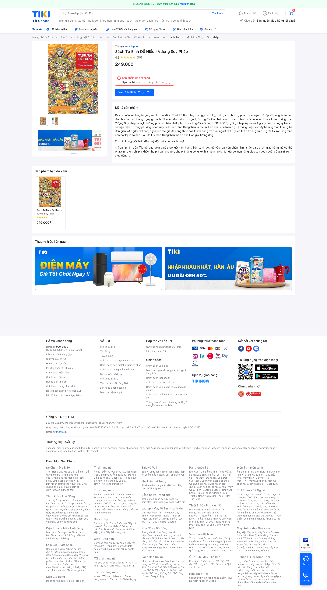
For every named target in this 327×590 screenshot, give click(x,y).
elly (142, 448)
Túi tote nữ (114, 565)
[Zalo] (256, 348)
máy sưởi (242, 561)
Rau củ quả (58, 503)
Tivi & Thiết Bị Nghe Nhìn (208, 494)
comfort (263, 448)
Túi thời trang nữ (105, 558)
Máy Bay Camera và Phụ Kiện (257, 549)
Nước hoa (58, 567)
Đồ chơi (80, 471)
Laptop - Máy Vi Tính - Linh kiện (163, 508)
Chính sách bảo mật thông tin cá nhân (120, 365)
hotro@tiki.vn (74, 390)
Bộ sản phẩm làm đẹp (66, 569)
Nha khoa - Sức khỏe (209, 547)
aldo (167, 448)
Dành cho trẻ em (62, 515)
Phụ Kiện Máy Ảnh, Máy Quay (253, 532)
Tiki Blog (105, 351)
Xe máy (199, 564)
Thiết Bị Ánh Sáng (258, 535)
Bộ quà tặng (157, 576)
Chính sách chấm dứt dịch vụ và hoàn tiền (166, 396)
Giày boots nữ (106, 529)
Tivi (245, 480)
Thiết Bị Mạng (160, 518)
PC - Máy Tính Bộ (156, 521)
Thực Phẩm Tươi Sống (60, 496)
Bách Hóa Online (153, 557)
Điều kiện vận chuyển (111, 392)
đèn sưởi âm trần (253, 582)
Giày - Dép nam (104, 538)
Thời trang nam (104, 490)
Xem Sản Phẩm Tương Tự (134, 92)
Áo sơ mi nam (115, 497)
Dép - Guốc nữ (118, 523)
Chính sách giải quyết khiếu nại (117, 369)
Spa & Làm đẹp (212, 541)
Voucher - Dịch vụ (201, 534)
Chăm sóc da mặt (55, 549)
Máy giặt (247, 477)
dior (59, 448)
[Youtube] (249, 348)
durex (122, 448)
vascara (50, 448)
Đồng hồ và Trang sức (156, 494)
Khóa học (218, 538)
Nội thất (157, 538)
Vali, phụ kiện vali (175, 474)
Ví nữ (128, 562)
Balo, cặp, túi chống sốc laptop (163, 473)
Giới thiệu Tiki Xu (109, 378)
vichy (81, 451)
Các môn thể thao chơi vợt (258, 511)
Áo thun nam (100, 494)
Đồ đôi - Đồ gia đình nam (118, 503)
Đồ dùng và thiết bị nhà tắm (164, 541)
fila (87, 451)
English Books (208, 580)
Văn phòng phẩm (216, 577)
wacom (216, 448)
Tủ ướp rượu (271, 483)
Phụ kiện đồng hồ (157, 502)
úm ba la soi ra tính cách (177, 20)
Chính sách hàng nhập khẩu (61, 386)
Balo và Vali (149, 467)
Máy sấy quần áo (253, 483)
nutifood (186, 448)
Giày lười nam (101, 542)
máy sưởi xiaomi (261, 573)
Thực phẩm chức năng (64, 552)
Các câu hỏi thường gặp (59, 354)
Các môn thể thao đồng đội (258, 509)
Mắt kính (171, 485)
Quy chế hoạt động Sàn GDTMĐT (164, 346)
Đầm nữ (106, 471)
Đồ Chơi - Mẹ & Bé (58, 467)
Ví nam (97, 576)
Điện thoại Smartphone (58, 532)
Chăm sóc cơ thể (62, 555)
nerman (206, 448)
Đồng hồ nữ (160, 499)
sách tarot (153, 20)
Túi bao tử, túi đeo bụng (123, 579)
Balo (144, 471)
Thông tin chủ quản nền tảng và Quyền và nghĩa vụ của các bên (167, 404)
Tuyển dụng (106, 355)
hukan (72, 451)
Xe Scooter (218, 564)
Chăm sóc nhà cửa (67, 521)
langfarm (63, 451)
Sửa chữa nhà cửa (157, 535)
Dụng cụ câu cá (252, 506)
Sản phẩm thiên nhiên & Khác (65, 560)
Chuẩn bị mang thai (63, 489)
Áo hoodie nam (108, 500)
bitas (272, 448)
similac (253, 448)
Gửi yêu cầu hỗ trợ (56, 359)
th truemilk (84, 448)
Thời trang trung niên (111, 483)
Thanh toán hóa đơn (200, 538)
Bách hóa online (205, 486)
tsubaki (95, 451)
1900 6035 (61, 431)
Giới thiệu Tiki (107, 346)
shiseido (51, 451)
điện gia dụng (67, 20)
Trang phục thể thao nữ (249, 494)
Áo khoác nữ (119, 474)
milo (148, 448)
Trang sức (147, 499)
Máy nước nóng (257, 480)
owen (104, 448)
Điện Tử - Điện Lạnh (250, 467)
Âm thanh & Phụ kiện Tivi (250, 471)
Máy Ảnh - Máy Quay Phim (254, 528)
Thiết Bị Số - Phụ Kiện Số (205, 505)
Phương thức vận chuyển (59, 368)
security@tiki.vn (73, 395)
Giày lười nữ (122, 529)
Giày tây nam (117, 542)
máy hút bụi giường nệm (257, 575)
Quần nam (115, 494)
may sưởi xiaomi (254, 570)
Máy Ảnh (265, 550)
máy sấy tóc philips (260, 564)
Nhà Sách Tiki (198, 573)
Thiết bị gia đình (75, 580)
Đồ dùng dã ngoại (259, 497)
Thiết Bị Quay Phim (256, 547)
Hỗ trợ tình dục (73, 567)
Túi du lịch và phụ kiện (160, 471)
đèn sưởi (253, 561)
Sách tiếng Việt (197, 577)
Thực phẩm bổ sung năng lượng (259, 517)
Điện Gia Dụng (55, 576)
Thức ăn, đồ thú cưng (63, 518)
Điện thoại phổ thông (63, 535)
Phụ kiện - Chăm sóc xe (202, 561)
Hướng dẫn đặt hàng (57, 363)
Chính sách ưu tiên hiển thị (160, 382)
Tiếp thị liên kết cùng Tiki (114, 383)
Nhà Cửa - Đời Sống (154, 528)
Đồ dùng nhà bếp (55, 580)
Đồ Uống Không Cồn (161, 573)
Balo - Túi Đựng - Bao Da (257, 541)
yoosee (236, 448)
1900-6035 (61, 346)
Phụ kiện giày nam (110, 549)
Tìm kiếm (217, 13)
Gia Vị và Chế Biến (157, 567)
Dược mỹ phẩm (76, 570)
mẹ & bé (93, 20)
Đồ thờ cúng (154, 547)
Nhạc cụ (167, 547)
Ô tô (208, 564)
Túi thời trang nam (106, 572)
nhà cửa (119, 20)
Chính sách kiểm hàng (58, 372)
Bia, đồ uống (58, 512)
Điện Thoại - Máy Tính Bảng (64, 528)
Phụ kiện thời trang (154, 481)
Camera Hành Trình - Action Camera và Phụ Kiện (258, 538)
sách (129, 20)
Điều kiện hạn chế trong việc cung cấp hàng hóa (167, 372)
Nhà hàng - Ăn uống (207, 544)
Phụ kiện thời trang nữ (153, 485)
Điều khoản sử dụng (111, 374)
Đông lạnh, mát (69, 506)
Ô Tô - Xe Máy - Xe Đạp (204, 557)
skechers (157, 448)
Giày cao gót (101, 523)
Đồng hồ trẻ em (177, 502)
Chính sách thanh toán (158, 377)
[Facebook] (241, 348)
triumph (175, 448)
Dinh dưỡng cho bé (63, 480)
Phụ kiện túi (128, 565)
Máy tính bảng (61, 538)
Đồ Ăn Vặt (153, 570)
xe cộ (81, 20)
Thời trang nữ (103, 467)
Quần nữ (116, 471)
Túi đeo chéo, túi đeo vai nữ (109, 562)
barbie (95, 448)
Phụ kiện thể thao (258, 500)
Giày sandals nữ (112, 526)
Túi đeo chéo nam (113, 576)
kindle (196, 448)
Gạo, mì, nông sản (64, 509)
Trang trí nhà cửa (151, 532)
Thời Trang (218, 471)
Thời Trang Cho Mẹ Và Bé (60, 471)
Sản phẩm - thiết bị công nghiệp (211, 491)
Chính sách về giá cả (157, 365)
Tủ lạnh (247, 474)
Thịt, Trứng (63, 500)
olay (245, 448)
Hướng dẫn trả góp (56, 381)
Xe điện (221, 561)
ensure (113, 448)
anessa (226, 448)
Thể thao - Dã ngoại (205, 477)
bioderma (132, 448)
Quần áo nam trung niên (113, 509)
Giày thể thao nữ (264, 515)
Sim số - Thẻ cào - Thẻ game (217, 550)
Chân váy (117, 477)
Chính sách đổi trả (55, 377)
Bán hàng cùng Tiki (156, 351)
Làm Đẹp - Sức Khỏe (59, 544)
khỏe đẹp (106, 20)
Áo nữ (97, 471)
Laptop (172, 521)
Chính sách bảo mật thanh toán (117, 360)
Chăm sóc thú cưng (152, 561)
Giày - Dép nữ (103, 519)
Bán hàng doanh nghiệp (113, 387)
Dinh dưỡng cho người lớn (66, 483)
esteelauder (70, 448)
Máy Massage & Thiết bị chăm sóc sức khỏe (67, 556)
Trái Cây (50, 500)
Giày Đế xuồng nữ (115, 532)
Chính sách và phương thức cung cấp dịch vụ (166, 388)
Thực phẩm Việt (74, 503)
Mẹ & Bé (209, 483)
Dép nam (111, 546)
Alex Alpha (131, 46)
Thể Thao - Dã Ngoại (251, 490)
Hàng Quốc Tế (198, 467)
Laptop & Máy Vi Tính (215, 489)
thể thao (140, 20)
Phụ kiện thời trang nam (162, 487)
